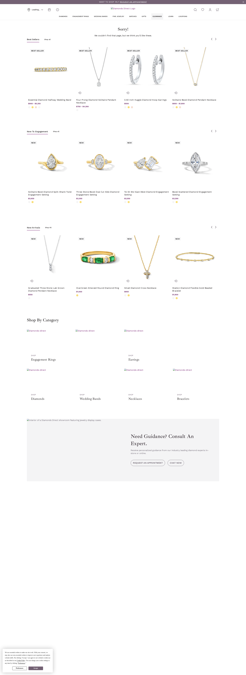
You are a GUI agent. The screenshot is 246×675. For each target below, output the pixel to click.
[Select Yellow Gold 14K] (33, 107)
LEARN (170, 16)
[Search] (195, 9)
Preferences (19, 668)
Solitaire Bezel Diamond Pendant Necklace (194, 100)
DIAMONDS (63, 16)
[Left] (211, 39)
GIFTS (144, 16)
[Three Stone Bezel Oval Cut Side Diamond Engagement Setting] (99, 162)
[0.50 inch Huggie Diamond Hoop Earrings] (147, 70)
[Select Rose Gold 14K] (36, 107)
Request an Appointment (148, 463)
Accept (35, 668)
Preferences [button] (21, 663)
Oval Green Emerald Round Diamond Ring (97, 288)
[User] (210, 9)
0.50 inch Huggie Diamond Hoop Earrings (145, 100)
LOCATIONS (182, 16)
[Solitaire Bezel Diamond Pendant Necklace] (195, 70)
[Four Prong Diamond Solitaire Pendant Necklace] (99, 70)
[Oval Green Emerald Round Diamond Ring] (99, 258)
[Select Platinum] (39, 107)
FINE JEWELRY (118, 16)
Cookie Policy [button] (21, 660)
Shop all (47, 39)
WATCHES (133, 16)
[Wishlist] (202, 9)
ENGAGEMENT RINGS (81, 16)
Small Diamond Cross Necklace (140, 288)
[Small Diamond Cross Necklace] (147, 258)
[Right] (215, 39)
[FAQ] (57, 9)
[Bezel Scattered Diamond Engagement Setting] (195, 162)
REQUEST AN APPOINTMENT (133, 2)
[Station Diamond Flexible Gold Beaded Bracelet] (195, 258)
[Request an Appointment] (49, 9)
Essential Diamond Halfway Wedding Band (49, 100)
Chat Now (176, 463)
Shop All (48, 227)
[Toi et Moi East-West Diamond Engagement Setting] (147, 162)
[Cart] (217, 9)
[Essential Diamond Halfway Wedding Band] (51, 70)
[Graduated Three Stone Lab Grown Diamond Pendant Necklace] (51, 258)
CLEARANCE (157, 16)
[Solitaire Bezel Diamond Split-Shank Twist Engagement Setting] (51, 162)
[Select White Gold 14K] (29, 107)
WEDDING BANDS (100, 16)
